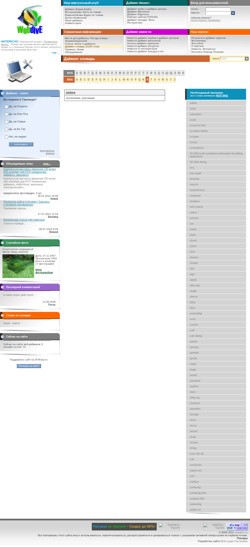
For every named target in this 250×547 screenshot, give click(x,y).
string (193, 448)
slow (192, 307)
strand (193, 431)
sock (193, 319)
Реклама (218, 51)
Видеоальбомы (74, 15)
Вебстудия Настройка (234, 541)
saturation (195, 114)
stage (193, 369)
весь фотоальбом (44, 271)
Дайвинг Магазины (138, 11)
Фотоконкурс (198, 40)
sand (193, 108)
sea (192, 167)
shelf (192, 234)
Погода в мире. (99, 38)
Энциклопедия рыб (76, 41)
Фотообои (197, 43)
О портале (197, 46)
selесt (193, 212)
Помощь (208, 51)
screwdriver (197, 147)
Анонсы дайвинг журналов (143, 43)
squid (193, 363)
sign (192, 274)
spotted (194, 352)
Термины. (70, 49)
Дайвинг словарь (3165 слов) (82, 46)
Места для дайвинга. (77, 38)
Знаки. (80, 49)
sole (192, 330)
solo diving (196, 335)
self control (196, 206)
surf (192, 476)
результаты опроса (47, 152)
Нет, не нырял (17, 136)
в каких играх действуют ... (20, 294)
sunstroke (196, 464)
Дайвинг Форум (74, 9)
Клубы (87, 9)
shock (193, 240)
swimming (195, 504)
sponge (194, 347)
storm (193, 425)
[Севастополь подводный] (18, 277)
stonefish (195, 408)
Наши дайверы (74, 20)
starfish (194, 386)
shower (194, 257)
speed (193, 341)
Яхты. (151, 20)
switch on (195, 509)
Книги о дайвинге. (85, 43)
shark (193, 229)
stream (194, 442)
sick (192, 268)
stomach (195, 403)
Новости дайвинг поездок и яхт (145, 51)
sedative (195, 201)
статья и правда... (14, 223)
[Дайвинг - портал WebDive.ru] (31, 36)
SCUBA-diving (198, 161)
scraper (194, 136)
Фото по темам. (92, 12)
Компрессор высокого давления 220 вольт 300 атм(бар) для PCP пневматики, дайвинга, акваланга (29, 172)
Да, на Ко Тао (17, 129)
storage (194, 414)
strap (193, 436)
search (194, 184)
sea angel (195, 173)
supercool (195, 470)
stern (193, 391)
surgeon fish (197, 498)
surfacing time (198, 492)
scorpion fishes (199, 130)
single (193, 290)
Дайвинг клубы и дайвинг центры (147, 9)
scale (193, 119)
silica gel (195, 285)
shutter (194, 262)
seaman (194, 178)
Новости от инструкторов (142, 48)
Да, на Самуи (17, 121)
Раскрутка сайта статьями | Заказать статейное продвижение (26, 203)
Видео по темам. (94, 15)
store (193, 419)
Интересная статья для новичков (24, 219)
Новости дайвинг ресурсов (143, 46)
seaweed (195, 195)
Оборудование (74, 52)
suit (192, 459)
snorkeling (196, 313)
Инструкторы (134, 22)
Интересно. (209, 49)
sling (192, 302)
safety (193, 102)
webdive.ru (241, 532)
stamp (193, 375)
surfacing (195, 487)
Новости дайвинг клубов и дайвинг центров (153, 38)
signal (193, 279)
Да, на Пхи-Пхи (18, 113)
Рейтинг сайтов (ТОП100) (142, 17)
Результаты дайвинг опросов (208, 38)
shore (193, 246)
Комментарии (73, 23)
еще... (47, 163)
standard (195, 380)
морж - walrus (11, 323)
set (191, 223)
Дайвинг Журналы (138, 14)
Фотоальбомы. (73, 12)
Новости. (196, 49)
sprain (193, 358)
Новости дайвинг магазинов (143, 40)
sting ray (195, 397)
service (194, 218)
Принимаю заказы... (15, 208)
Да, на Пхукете (18, 106)
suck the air (197, 453)
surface (194, 481)
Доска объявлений (76, 17)
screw (193, 142)
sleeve (194, 296)
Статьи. (69, 43)
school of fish (197, 125)
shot (192, 251)
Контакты (196, 51)
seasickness (197, 190)
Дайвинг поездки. (137, 20)
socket (194, 324)
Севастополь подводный (17, 249)
